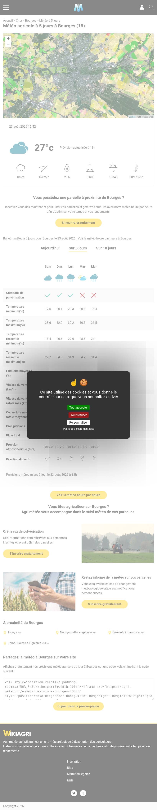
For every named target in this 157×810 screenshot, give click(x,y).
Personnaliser (78, 422)
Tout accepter (78, 407)
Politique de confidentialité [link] (78, 428)
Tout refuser (78, 415)
